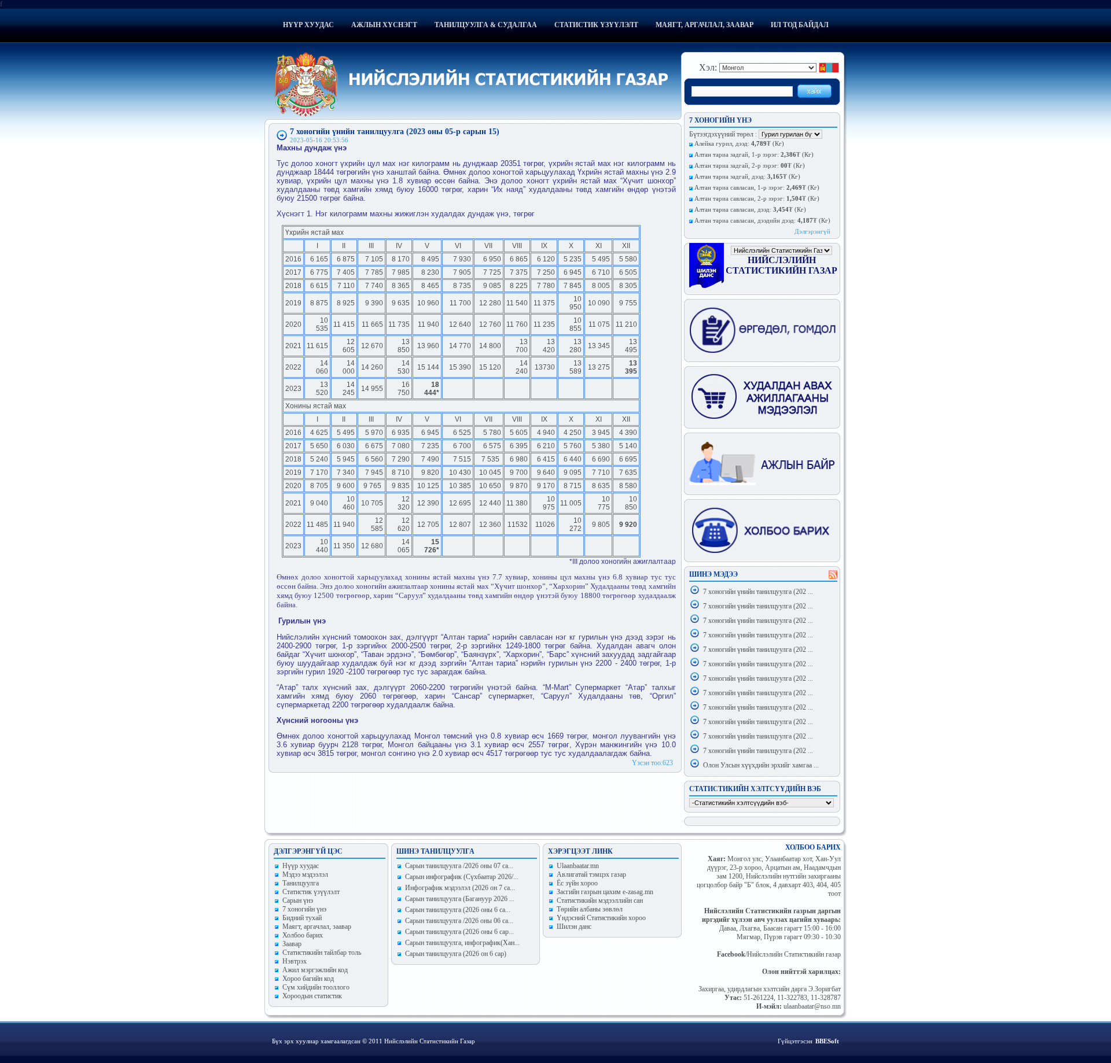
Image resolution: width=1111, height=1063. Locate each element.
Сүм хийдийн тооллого (316, 987)
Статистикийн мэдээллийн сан (600, 900)
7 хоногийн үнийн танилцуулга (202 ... (758, 592)
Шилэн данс (574, 926)
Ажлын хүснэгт (384, 25)
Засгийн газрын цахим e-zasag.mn (605, 892)
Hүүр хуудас (300, 866)
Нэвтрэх (294, 961)
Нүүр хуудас (308, 25)
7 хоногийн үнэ (304, 909)
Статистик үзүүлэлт (596, 25)
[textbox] (742, 91)
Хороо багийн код (308, 979)
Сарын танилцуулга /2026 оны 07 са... (459, 866)
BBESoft (827, 1041)
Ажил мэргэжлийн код (315, 970)
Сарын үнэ (297, 900)
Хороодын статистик (312, 996)
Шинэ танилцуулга (435, 851)
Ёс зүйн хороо (577, 883)
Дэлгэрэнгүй (812, 231)
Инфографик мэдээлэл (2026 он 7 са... (460, 888)
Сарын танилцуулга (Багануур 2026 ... (459, 899)
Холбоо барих (302, 935)
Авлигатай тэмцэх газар (591, 874)
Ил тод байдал (800, 25)
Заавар (291, 944)
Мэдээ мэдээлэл (305, 874)
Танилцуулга (300, 883)
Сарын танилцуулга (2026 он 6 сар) (455, 954)
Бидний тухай (302, 918)
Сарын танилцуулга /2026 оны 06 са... (459, 921)
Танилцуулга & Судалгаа (486, 25)
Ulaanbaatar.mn (578, 866)
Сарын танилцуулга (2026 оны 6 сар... (459, 932)
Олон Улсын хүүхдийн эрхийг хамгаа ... (761, 765)
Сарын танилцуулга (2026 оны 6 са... (457, 910)
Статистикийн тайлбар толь (321, 952)
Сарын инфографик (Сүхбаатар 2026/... (461, 877)
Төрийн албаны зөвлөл (590, 909)
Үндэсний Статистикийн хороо (601, 918)
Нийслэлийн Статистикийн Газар (781, 265)
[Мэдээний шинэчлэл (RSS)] (833, 577)
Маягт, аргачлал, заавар (704, 25)
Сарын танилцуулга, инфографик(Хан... (462, 943)
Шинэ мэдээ (713, 574)
